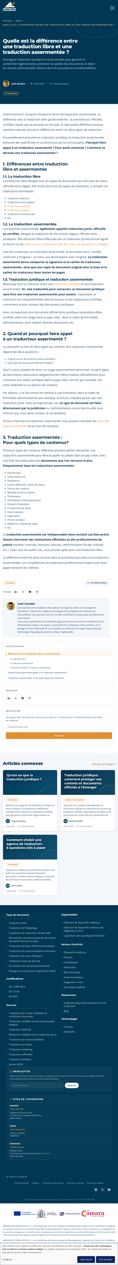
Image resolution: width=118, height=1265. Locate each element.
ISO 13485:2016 (17, 986)
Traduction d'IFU (18, 923)
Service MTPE (16, 1064)
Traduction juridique (18, 210)
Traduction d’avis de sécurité (24, 961)
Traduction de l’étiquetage (23, 927)
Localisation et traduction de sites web (30, 933)
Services (11, 1005)
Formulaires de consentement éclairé (29, 966)
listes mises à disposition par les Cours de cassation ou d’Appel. (67, 244)
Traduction (13, 93)
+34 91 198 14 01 (16, 1109)
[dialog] (59, 1254)
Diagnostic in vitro (73, 982)
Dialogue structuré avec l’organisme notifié (32, 971)
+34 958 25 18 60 (16, 1147)
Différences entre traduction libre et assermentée (34, 653)
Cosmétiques (71, 962)
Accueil (7, 21)
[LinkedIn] (95, 1189)
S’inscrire (59, 735)
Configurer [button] (7, 1259)
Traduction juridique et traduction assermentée (30, 667)
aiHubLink (69, 1031)
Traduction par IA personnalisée (26, 1039)
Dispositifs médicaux (75, 952)
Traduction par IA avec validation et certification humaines (28, 1015)
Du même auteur (98, 582)
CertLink (68, 1026)
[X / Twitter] (102, 1189)
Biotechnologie (72, 972)
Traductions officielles (21, 1054)
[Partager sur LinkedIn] (16, 592)
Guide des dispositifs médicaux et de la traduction (85, 1004)
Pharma (68, 957)
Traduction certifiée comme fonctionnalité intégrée (32, 1023)
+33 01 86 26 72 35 (17, 1129)
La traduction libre (18, 659)
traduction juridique (67, 284)
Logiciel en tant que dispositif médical (84, 935)
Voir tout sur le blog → (103, 764)
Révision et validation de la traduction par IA (33, 1034)
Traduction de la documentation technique (32, 951)
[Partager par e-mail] (37, 592)
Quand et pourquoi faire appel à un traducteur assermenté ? (37, 672)
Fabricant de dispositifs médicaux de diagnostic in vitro (83, 929)
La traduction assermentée (21, 663)
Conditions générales (52, 1183)
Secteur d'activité (71, 944)
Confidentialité (21, 1183)
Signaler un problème (18, 1176)
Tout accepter (105, 1259)
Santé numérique (73, 977)
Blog (19, 21)
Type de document (17, 915)
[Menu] (112, 8)
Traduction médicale (18, 206)
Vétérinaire (70, 967)
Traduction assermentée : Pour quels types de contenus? (36, 677)
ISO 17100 (14, 991)
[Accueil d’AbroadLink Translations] (9, 6)
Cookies (35, 1183)
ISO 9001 (13, 996)
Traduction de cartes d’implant (25, 956)
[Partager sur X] (23, 592)
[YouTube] (109, 1189)
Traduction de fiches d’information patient (32, 946)
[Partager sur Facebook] (30, 592)
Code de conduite (75, 1183)
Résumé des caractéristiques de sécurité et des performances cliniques (32, 939)
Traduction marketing (20, 1049)
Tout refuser (86, 1259)
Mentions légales (95, 1183)
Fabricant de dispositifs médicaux (82, 922)
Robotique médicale (74, 987)
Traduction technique (20, 1044)
